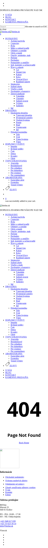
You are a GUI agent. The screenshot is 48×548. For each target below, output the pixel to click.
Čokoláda (20, 272)
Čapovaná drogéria (24, 291)
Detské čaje (21, 248)
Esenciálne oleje (17, 356)
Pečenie (14, 234)
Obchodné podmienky (14, 477)
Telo (18, 310)
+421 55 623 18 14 (8, 523)
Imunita (14, 322)
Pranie (18, 298)
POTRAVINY (11, 214)
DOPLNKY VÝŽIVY (15, 320)
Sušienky (20, 282)
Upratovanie (21, 303)
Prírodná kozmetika (19, 308)
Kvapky (14, 332)
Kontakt (8, 492)
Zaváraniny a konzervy (20, 267)
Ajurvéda (15, 339)
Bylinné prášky (17, 325)
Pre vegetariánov (18, 351)
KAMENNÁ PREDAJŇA (16, 377)
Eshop (8, 495)
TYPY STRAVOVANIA (16, 337)
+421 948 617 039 (8, 521)
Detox (13, 330)
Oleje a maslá (16, 229)
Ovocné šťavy (22, 255)
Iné (12, 284)
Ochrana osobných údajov (16, 480)
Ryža (13, 222)
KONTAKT (10, 375)
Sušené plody (16, 262)
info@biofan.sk (6, 526)
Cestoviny (15, 219)
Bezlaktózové (16, 342)
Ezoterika (15, 358)
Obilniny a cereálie (19, 226)
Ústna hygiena (22, 315)
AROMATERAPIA (13, 354)
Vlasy (18, 318)
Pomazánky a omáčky (20, 238)
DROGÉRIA (11, 286)
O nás (7, 490)
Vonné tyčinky (17, 361)
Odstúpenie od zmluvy (14, 484)
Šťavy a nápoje (17, 243)
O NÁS (8, 370)
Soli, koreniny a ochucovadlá (23, 241)
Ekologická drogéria (19, 289)
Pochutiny (15, 236)
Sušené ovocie (22, 277)
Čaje (13, 327)
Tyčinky (19, 279)
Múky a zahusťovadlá (20, 224)
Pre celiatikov (16, 344)
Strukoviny (15, 260)
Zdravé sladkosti (18, 270)
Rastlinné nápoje (23, 258)
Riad (18, 301)
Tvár (18, 313)
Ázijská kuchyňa (18, 217)
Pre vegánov (16, 349)
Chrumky (20, 274)
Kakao (19, 250)
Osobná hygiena (23, 296)
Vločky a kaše (17, 265)
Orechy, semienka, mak (20, 231)
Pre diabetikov (17, 346)
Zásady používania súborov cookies (20, 487)
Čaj (17, 246)
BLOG (8, 372)
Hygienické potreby (24, 294)
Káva (18, 253)
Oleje (13, 334)
